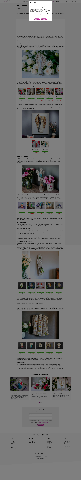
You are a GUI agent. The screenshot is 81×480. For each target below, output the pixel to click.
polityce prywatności (41, 14)
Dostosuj (37, 19)
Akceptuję (44, 19)
